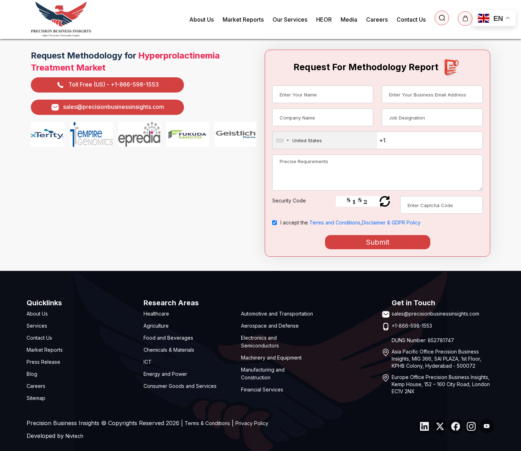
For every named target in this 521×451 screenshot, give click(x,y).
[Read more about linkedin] (424, 426)
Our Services (290, 19)
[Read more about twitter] (440, 426)
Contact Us (411, 19)
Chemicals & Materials (169, 350)
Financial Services (262, 389)
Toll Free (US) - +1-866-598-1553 (113, 84)
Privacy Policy (251, 423)
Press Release (43, 362)
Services (37, 326)
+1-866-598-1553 (412, 326)
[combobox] (325, 140)
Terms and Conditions (334, 222)
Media (349, 19)
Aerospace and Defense (270, 326)
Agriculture (156, 326)
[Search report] (442, 18)
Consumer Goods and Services (180, 386)
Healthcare (156, 314)
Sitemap (36, 398)
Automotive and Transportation (277, 314)
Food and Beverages (168, 338)
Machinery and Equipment (271, 358)
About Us (201, 19)
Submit (378, 242)
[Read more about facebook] (455, 426)
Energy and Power (165, 374)
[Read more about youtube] (487, 426)
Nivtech (74, 436)
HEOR (324, 19)
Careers (377, 19)
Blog (32, 374)
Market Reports (243, 19)
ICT (148, 362)
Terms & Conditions (207, 423)
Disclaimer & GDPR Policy (391, 222)
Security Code (289, 200)
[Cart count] (465, 18)
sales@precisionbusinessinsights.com (113, 106)
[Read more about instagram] (471, 426)
